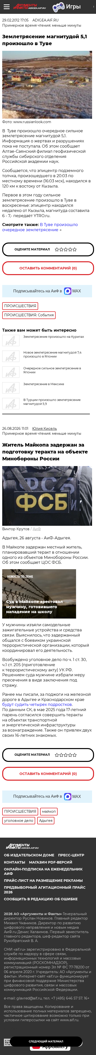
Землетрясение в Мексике (43, 384)
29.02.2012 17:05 (15, 20)
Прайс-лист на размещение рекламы (43, 880)
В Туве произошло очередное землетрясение (40, 227)
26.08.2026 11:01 (15, 428)
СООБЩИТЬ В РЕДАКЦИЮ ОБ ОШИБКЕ (41, 899)
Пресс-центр (71, 855)
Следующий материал (46, 1041)
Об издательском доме (29, 855)
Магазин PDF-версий (50, 862)
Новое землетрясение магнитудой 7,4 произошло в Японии (52, 354)
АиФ (37, 529)
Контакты (14, 862)
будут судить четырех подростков (37, 704)
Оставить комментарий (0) (48, 268)
